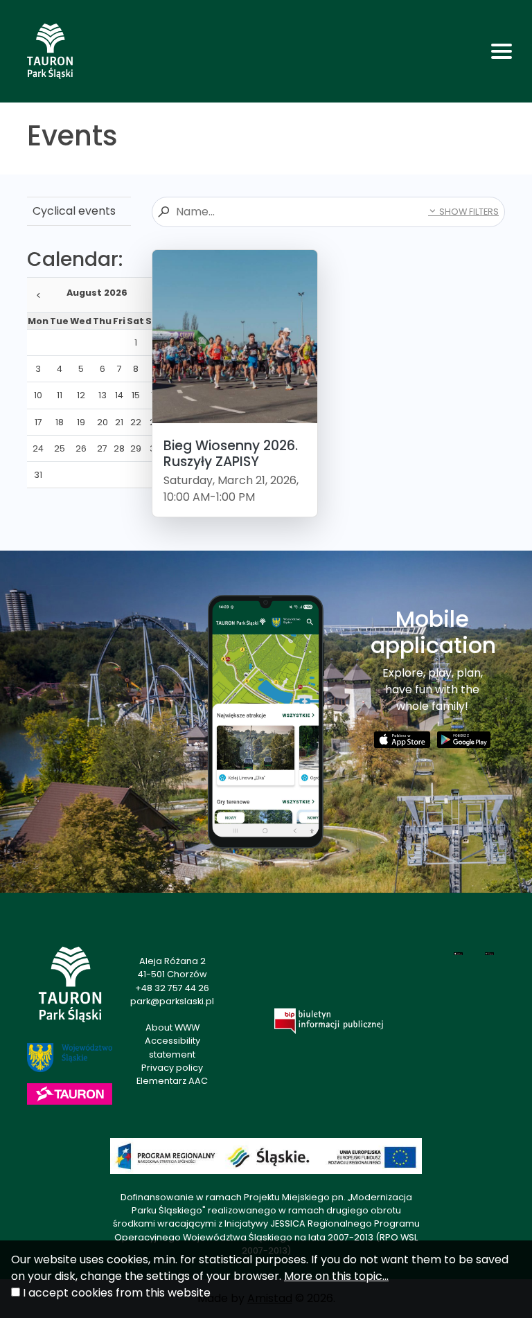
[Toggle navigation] (501, 51)
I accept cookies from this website (117, 1293)
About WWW (172, 1027)
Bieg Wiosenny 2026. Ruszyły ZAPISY (230, 453)
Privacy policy (172, 1068)
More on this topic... (336, 1276)
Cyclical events (74, 211)
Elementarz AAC (172, 1081)
